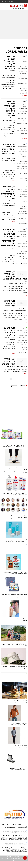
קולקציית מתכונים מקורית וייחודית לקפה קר (19, 573)
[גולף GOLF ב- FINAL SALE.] (14, 713)
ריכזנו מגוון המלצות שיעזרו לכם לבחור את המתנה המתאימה (16, 541)
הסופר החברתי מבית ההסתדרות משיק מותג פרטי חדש (14, 595)
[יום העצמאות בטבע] (14, 633)
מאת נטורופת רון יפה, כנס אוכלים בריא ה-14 (19, 518)
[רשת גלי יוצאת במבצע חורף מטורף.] (14, 758)
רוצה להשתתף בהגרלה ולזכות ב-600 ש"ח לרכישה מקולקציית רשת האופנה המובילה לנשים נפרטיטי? (14, 848)
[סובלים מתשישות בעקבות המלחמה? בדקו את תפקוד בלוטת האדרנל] (14, 505)
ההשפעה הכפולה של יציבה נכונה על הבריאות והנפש (15, 468)
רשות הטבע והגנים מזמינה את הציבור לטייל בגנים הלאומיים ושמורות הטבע (14, 645)
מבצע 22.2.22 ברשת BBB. (20, 700)
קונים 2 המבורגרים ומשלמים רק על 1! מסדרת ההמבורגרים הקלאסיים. (14, 702)
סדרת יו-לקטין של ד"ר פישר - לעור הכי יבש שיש (18, 494)
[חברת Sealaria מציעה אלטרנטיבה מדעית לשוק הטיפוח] (14, 656)
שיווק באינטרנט (16, 858)
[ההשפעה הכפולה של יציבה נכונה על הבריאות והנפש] (14, 457)
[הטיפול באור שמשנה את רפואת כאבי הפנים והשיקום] (14, 608)
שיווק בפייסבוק (6, 858)
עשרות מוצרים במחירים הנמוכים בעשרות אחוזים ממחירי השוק (16, 597)
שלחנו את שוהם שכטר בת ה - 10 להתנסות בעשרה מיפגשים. (16, 827)
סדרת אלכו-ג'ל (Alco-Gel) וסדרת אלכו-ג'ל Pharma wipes (15, 446)
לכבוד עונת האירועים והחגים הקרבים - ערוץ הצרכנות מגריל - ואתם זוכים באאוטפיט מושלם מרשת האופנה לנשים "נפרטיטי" (15, 851)
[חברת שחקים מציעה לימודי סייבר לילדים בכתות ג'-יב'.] (14, 814)
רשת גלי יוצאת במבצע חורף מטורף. (18, 768)
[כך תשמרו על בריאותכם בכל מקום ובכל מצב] (14, 435)
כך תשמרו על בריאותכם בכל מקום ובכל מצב (16, 445)
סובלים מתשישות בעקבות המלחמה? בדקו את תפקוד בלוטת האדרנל (15, 516)
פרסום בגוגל (11, 858)
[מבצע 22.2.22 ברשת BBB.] (14, 690)
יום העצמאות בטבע (22, 643)
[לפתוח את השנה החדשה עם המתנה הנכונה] (14, 530)
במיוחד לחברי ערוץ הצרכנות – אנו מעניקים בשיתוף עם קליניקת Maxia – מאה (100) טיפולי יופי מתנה (14, 836)
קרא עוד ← (24, 95)
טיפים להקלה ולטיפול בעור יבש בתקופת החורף (15, 493)
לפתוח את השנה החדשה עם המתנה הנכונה (16, 540)
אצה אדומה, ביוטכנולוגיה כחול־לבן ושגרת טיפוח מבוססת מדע (15, 669)
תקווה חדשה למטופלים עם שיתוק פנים (20, 622)
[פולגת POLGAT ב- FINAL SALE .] (14, 735)
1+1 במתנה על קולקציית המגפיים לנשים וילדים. (18, 769)
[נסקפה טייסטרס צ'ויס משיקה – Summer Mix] (14, 562)
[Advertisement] (14, 25)
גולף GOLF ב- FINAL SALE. (20, 723)
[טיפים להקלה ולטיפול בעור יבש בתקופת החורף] (14, 483)
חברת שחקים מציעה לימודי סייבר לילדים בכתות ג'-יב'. (14, 825)
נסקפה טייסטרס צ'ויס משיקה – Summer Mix (15, 572)
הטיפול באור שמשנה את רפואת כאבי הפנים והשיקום (16, 619)
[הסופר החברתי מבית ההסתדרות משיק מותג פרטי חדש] (14, 584)
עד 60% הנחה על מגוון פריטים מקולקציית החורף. (18, 747)
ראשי (26, 44)
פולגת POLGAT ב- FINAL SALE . (18, 746)
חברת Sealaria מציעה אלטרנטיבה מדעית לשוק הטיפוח (15, 667)
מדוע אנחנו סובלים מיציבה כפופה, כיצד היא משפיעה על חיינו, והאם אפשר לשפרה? (14, 471)
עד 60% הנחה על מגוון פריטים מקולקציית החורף (18, 724)
